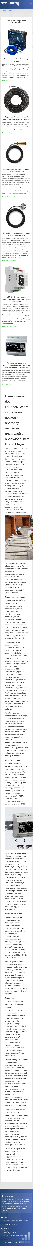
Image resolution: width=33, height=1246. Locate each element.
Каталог (10, 10)
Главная (4, 10)
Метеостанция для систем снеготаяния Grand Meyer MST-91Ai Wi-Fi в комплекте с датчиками (16, 365)
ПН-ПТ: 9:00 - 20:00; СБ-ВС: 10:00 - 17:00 (17, 1236)
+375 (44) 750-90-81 (10, 1233)
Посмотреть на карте (10, 1224)
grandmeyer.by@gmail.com (18, 1203)
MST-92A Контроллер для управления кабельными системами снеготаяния (17, 299)
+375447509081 (6, 1203)
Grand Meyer (10, 4)
